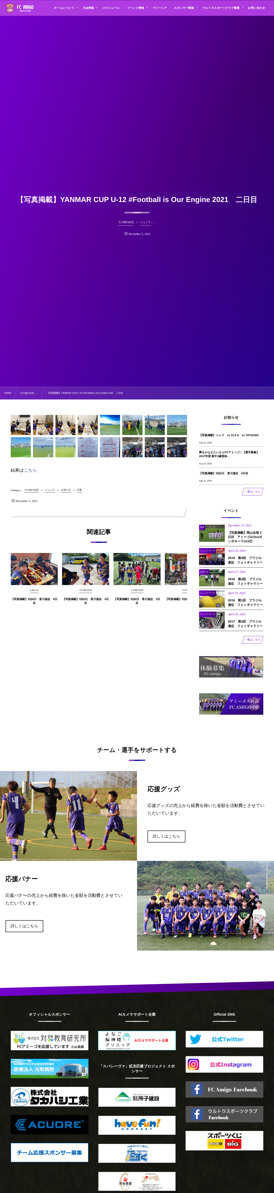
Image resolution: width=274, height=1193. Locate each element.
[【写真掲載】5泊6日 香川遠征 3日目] (137, 569)
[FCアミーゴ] (24, 8)
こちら (30, 470)
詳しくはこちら (166, 836)
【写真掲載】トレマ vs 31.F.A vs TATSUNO (229, 435)
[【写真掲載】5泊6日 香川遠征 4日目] (85, 569)
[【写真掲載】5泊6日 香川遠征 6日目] (34, 569)
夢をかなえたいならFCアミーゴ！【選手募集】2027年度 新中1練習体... (229, 454)
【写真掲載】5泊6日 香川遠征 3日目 (137, 601)
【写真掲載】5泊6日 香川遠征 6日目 (34, 601)
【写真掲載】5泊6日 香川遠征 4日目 (86, 601)
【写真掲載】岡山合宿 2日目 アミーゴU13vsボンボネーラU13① (245, 537)
